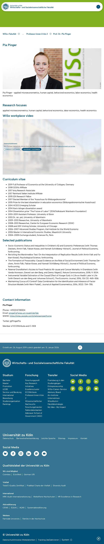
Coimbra (6, 474)
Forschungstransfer (33, 407)
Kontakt (84, 438)
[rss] (80, 388)
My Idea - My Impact (57, 407)
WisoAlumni (53, 401)
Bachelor (6, 380)
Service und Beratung (12, 392)
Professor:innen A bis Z (37, 34)
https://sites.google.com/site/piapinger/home (30, 316)
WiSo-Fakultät (10, 34)
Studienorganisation (11, 401)
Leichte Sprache (48, 438)
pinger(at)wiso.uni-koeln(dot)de (23, 313)
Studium (8, 375)
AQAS (22, 508)
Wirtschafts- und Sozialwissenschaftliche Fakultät (31, 7)
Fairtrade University (11, 519)
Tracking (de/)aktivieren (48, 540)
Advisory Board (54, 392)
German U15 (29, 474)
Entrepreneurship (55, 386)
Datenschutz (8, 438)
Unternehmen (54, 398)
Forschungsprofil (32, 380)
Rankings (7, 404)
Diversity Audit (59, 485)
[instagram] (88, 381)
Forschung (31, 375)
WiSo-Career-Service (57, 389)
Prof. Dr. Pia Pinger (62, 34)
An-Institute (53, 395)
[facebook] (80, 381)
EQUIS (14, 508)
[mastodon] (72, 388)
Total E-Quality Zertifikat (13, 485)
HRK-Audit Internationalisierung (16, 497)
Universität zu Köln (20, 5)
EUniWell (17, 474)
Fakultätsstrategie (55, 404)
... (23, 34)
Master (6, 383)
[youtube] (96, 388)
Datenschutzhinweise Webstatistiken (19, 540)
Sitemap (61, 438)
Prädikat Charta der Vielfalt (38, 485)
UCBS (5, 389)
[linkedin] (96, 381)
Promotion (7, 386)
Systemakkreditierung (36, 508)
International (8, 395)
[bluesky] (72, 381)
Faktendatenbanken (33, 410)
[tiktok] (88, 388)
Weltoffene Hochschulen (44, 497)
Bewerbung (8, 398)
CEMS (5, 508)
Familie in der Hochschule (33, 519)
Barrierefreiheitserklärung (27, 438)
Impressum (73, 438)
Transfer (53, 375)
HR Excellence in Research (69, 497)
